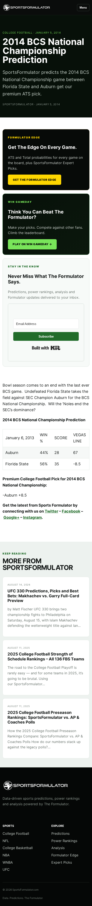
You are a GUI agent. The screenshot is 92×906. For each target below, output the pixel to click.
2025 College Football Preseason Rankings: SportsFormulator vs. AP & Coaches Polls (43, 717)
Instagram (32, 517)
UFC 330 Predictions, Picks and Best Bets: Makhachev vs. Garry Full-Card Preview (43, 596)
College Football (18, 32)
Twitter (51, 511)
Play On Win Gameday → (32, 244)
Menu (83, 7)
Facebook (71, 511)
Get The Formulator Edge (34, 179)
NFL (6, 841)
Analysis (58, 848)
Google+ (11, 517)
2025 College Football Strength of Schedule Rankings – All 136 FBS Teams (45, 656)
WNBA (8, 862)
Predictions (60, 833)
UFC (6, 869)
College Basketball (18, 848)
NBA (6, 855)
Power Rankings (64, 841)
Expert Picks (61, 862)
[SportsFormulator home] (38, 8)
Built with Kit (46, 348)
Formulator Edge (64, 855)
